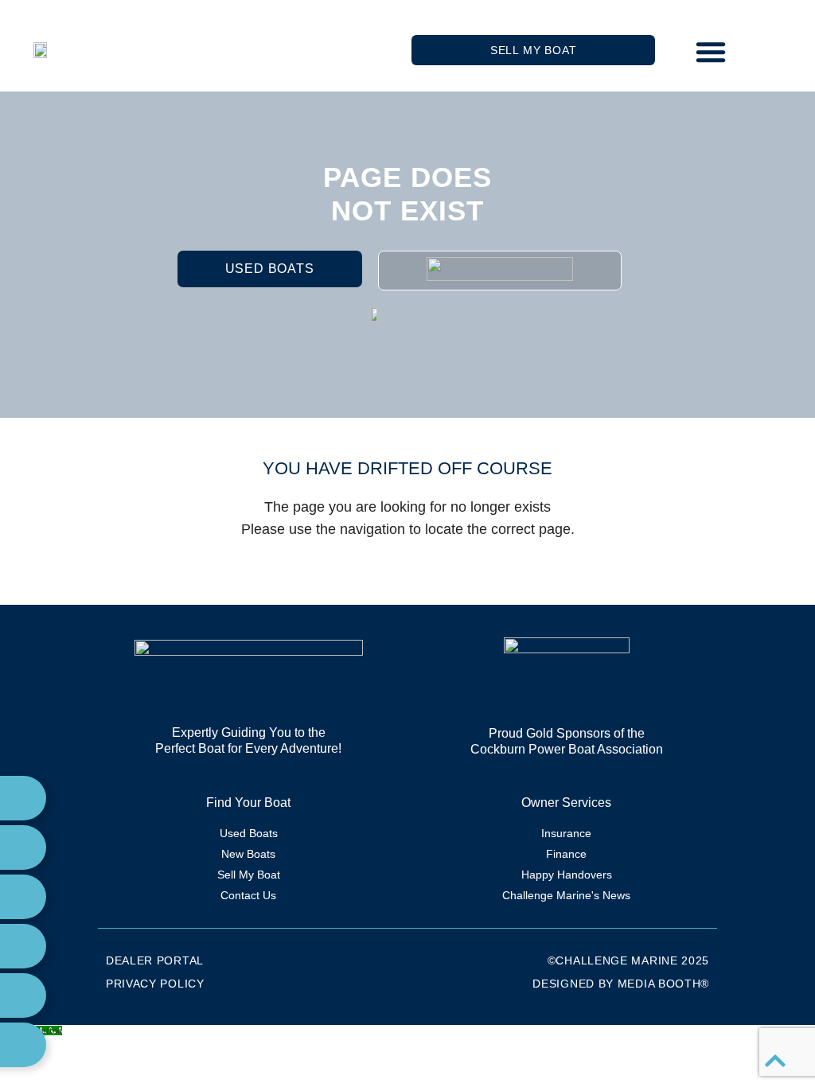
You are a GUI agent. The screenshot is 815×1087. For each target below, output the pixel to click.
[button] (711, 52)
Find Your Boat (248, 802)
